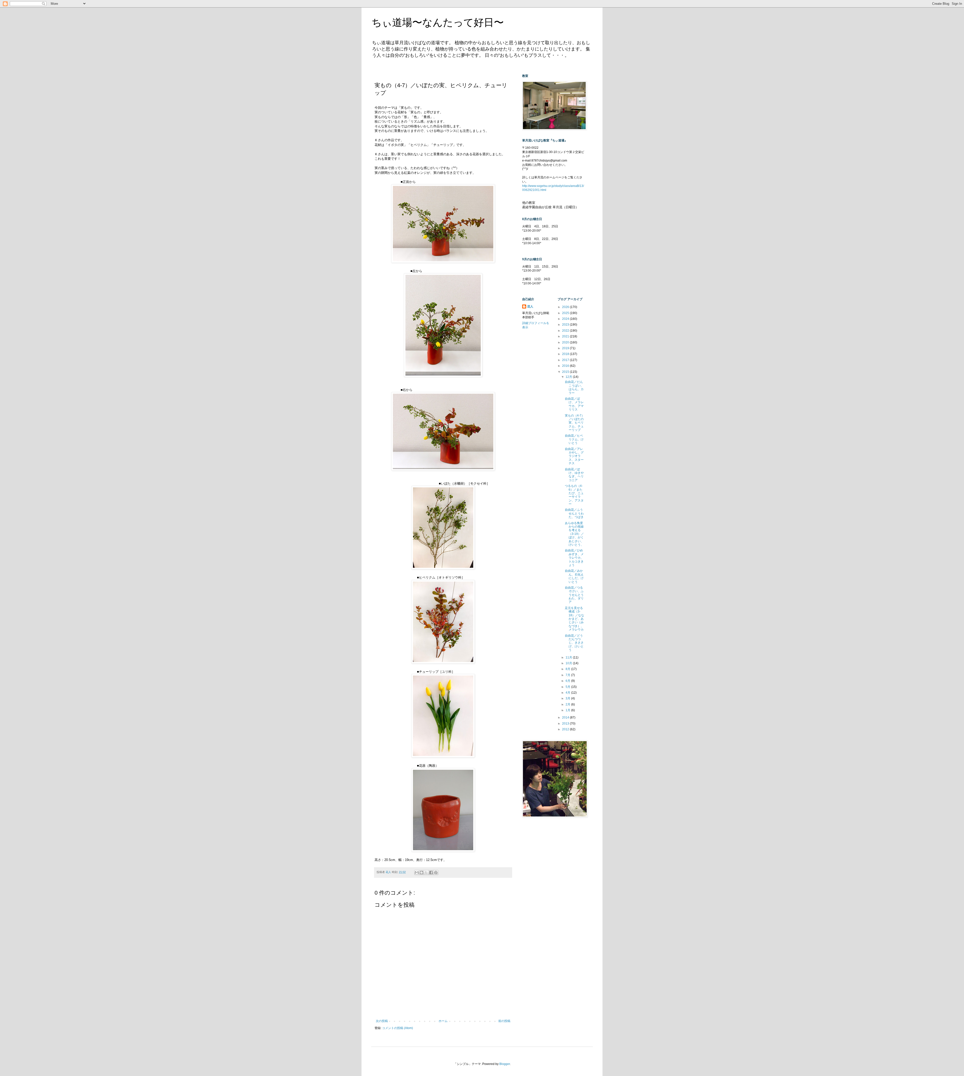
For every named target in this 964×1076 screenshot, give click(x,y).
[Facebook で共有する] (431, 872)
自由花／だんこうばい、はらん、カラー (574, 387)
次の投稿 (382, 1021)
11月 (569, 657)
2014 (566, 717)
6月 (568, 681)
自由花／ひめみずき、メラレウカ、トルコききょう (574, 558)
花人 (530, 306)
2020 (566, 342)
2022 (566, 330)
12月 (569, 377)
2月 (568, 704)
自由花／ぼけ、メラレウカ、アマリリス (574, 404)
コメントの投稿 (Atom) (397, 1028)
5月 (568, 687)
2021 (566, 336)
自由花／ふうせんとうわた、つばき (574, 513)
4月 (568, 692)
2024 (566, 319)
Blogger (504, 1064)
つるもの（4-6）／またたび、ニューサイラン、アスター (574, 495)
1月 (568, 710)
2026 (566, 307)
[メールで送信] (416, 872)
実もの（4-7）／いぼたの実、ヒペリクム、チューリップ (574, 423)
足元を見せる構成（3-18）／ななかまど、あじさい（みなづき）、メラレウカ (574, 618)
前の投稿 (504, 1021)
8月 (568, 669)
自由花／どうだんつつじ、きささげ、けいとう (574, 643)
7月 (568, 675)
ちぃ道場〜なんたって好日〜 (438, 22)
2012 (566, 729)
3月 (568, 698)
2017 (566, 360)
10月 (569, 663)
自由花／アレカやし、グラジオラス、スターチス (574, 456)
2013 (566, 723)
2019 (566, 348)
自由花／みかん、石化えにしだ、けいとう (574, 576)
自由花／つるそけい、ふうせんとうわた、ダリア (574, 595)
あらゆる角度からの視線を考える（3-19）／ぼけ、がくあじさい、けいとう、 (574, 533)
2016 (566, 366)
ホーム (443, 1021)
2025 (566, 313)
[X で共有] (426, 872)
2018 (566, 354)
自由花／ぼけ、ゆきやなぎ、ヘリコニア (574, 475)
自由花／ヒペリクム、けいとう (574, 439)
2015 (566, 372)
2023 (566, 324)
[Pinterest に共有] (435, 872)
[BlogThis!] (421, 872)
